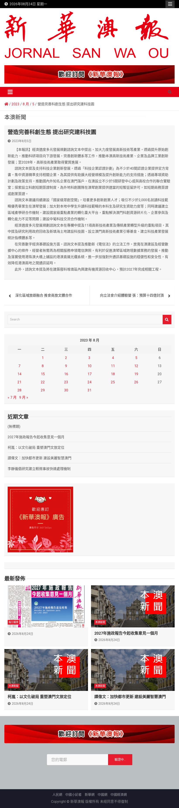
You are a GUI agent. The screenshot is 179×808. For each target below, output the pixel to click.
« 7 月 (12, 397)
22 (43, 382)
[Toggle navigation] (10, 92)
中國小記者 (73, 795)
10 (89, 366)
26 (136, 382)
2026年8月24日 (22, 633)
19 (136, 374)
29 (43, 390)
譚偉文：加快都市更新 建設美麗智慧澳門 (39, 458)
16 (66, 374)
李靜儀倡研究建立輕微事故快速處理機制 (39, 469)
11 (113, 366)
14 (19, 374)
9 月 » (23, 397)
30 (66, 390)
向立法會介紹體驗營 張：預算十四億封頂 (132, 295)
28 (19, 390)
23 (66, 382)
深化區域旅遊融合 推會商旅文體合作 (43, 295)
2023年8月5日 (21, 141)
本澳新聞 (100, 622)
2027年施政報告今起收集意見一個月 (36, 437)
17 (89, 374)
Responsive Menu (170, 4)
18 (113, 374)
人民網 (57, 795)
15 (43, 374)
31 (89, 390)
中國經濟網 (118, 795)
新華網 (90, 795)
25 (113, 382)
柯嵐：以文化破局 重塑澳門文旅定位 (36, 447)
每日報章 (13, 622)
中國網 (102, 795)
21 (19, 382)
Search (167, 319)
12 (136, 366)
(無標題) (14, 426)
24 (89, 382)
